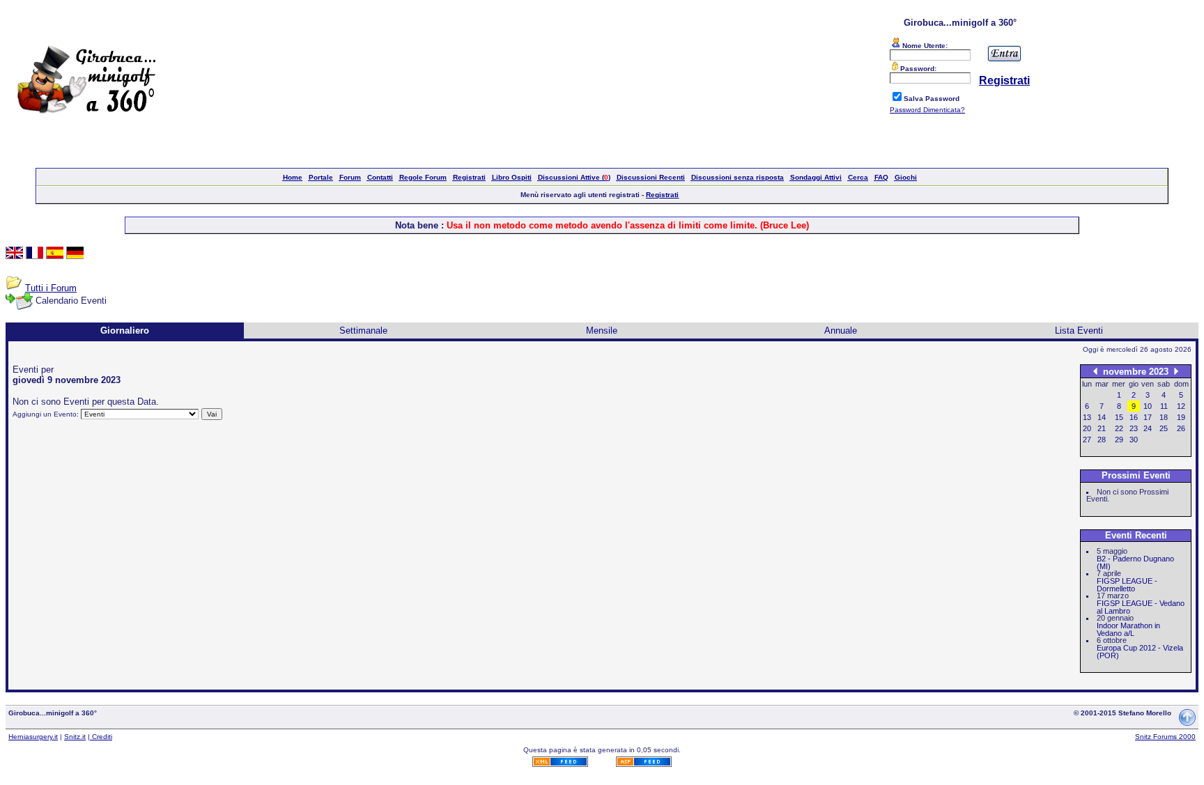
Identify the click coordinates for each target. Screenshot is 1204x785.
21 (1101, 428)
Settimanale (363, 330)
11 (1164, 406)
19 (1181, 417)
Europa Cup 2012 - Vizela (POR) (1140, 652)
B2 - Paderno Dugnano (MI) (1135, 562)
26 (1181, 428)
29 (1119, 439)
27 (1087, 439)
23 (1133, 428)
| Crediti (100, 736)
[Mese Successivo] (1176, 371)
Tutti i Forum (51, 288)
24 (1147, 428)
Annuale (840, 330)
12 (1181, 406)
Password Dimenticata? (927, 110)
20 (1087, 428)
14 (1101, 417)
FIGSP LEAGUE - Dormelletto (1127, 585)
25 (1163, 428)
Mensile (601, 330)
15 (1119, 417)
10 (1147, 406)
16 (1133, 417)
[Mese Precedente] (1095, 371)
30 (1133, 439)
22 (1119, 428)
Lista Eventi (1079, 330)
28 (1101, 439)
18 (1163, 417)
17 (1147, 417)
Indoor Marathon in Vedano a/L (1128, 629)
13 (1087, 417)
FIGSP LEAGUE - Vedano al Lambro (1140, 607)
